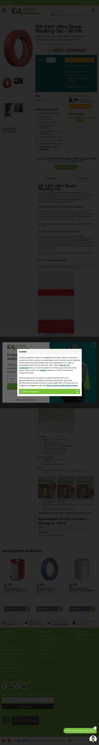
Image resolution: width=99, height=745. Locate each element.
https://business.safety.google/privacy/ (62, 385)
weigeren (43, 370)
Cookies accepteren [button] (30, 391)
